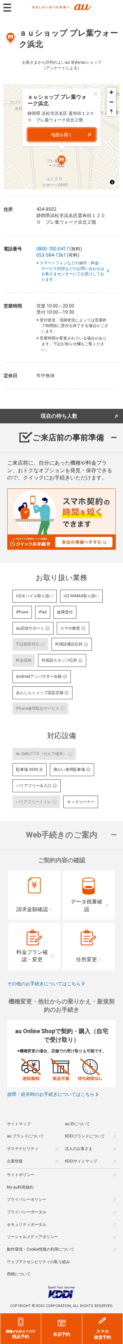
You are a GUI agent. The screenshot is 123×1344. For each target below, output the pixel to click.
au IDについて (77, 1124)
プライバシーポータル (26, 1212)
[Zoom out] (111, 102)
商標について (19, 1274)
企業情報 (15, 1161)
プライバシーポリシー (26, 1199)
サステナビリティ (22, 1148)
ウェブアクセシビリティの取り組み (38, 1262)
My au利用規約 (20, 1187)
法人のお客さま (78, 1148)
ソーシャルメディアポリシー (32, 1236)
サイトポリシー (20, 1174)
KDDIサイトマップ (81, 1161)
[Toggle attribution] (112, 182)
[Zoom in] (111, 92)
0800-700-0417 (52, 248)
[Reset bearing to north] (111, 111)
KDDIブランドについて (85, 1136)
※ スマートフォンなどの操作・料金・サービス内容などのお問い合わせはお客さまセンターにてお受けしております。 (72, 271)
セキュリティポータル (26, 1224)
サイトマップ (19, 1124)
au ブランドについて (25, 1136)
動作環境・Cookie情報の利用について (40, 1249)
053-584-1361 (51, 255)
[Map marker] (62, 161)
